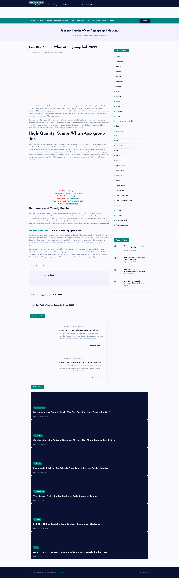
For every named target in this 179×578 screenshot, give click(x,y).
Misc (118, 151)
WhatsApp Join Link (71, 191)
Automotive (120, 61)
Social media (120, 185)
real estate (120, 170)
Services (104, 20)
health (118, 126)
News (49, 20)
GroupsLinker (58, 572)
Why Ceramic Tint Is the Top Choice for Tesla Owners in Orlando (65, 496)
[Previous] (143, 386)
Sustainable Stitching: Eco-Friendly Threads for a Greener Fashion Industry (70, 468)
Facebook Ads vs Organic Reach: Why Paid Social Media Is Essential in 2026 (71, 412)
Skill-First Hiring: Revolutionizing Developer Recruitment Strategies (66, 524)
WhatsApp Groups (60, 20)
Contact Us (34, 20)
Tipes (112, 20)
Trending (95, 20)
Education (80, 20)
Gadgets (119, 111)
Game (118, 116)
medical (119, 146)
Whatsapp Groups (47, 52)
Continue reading (96, 346)
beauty (118, 66)
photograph (120, 166)
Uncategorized (121, 220)
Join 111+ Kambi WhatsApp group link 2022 (92, 35)
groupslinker (36, 52)
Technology (120, 190)
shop (118, 180)
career (118, 76)
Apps (118, 57)
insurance (119, 131)
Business (119, 71)
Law (88, 20)
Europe (118, 86)
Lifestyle (119, 141)
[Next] (146, 386)
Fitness (118, 101)
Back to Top (145, 572)
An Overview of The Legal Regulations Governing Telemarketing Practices (70, 552)
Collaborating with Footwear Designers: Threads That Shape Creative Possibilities (74, 440)
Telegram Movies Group (124, 200)
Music (118, 156)
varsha (35, 416)
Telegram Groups (122, 195)
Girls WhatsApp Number (125, 121)
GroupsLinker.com (38, 231)
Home (42, 20)
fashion (118, 96)
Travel (118, 210)
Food (118, 106)
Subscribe (145, 20)
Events (118, 91)
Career (72, 20)
